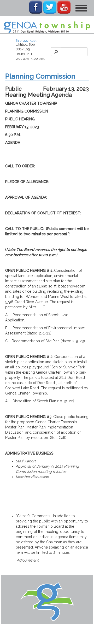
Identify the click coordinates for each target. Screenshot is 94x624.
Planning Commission (40, 76)
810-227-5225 (26, 41)
